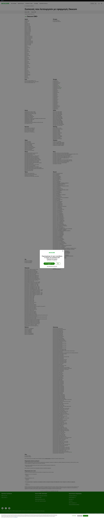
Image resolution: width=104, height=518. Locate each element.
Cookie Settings (74, 515)
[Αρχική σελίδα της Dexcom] (52, 252)
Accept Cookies (86, 515)
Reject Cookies (80, 515)
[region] (52, 516)
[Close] (63, 251)
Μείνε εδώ (58, 263)
